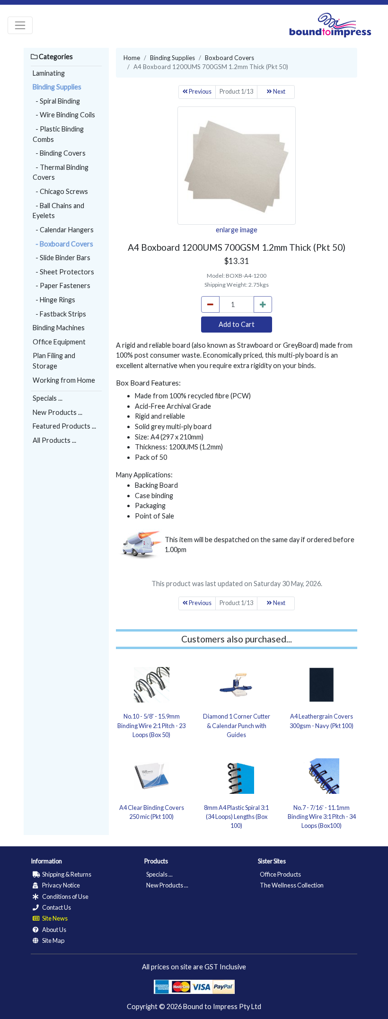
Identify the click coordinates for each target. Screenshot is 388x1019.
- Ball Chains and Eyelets (58, 211)
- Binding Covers (59, 153)
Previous (200, 91)
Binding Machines (59, 328)
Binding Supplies (57, 87)
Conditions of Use (64, 896)
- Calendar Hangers (63, 230)
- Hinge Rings (54, 300)
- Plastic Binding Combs (58, 134)
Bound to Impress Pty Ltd (222, 1006)
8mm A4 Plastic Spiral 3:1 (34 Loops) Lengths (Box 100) (236, 816)
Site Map (52, 940)
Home (131, 57)
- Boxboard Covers (63, 244)
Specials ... (47, 398)
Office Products (280, 874)
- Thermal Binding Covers (60, 172)
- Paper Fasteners (61, 285)
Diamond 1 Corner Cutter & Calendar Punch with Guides (236, 725)
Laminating (49, 73)
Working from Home (64, 380)
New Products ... (57, 412)
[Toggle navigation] (20, 25)
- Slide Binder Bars (61, 258)
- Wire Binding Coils (64, 115)
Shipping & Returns (66, 874)
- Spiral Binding (56, 101)
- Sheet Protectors (63, 272)
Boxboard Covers (229, 57)
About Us (53, 929)
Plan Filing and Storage (54, 360)
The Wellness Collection (292, 885)
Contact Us (56, 907)
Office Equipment (59, 342)
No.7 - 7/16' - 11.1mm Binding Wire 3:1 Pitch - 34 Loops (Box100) (322, 816)
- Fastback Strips (59, 314)
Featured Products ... (64, 426)
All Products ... (54, 440)
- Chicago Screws (60, 191)
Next (278, 91)
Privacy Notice (60, 885)
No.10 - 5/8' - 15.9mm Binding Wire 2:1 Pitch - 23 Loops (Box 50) (151, 725)
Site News (54, 918)
